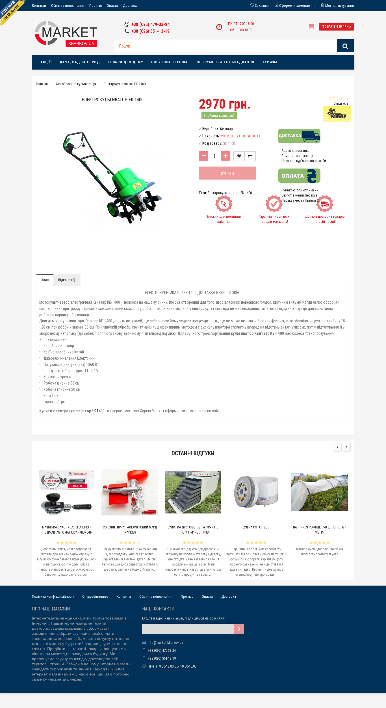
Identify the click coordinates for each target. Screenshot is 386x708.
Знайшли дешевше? (219, 115)
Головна (42, 84)
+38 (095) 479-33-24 (150, 24)
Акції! (46, 62)
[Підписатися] (239, 629)
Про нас (95, 5)
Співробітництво (95, 596)
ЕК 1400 (98, 411)
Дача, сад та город (80, 62)
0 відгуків (341, 103)
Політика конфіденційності (53, 596)
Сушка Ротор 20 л (256, 527)
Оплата (112, 5)
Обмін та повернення (67, 5)
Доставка (130, 5)
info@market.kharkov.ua (165, 642)
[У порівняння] (250, 156)
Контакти (39, 5)
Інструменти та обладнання (225, 62)
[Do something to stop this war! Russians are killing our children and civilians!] (12, 12)
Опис (45, 280)
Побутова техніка (169, 62)
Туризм (269, 62)
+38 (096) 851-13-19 (150, 31)
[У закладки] (239, 156)
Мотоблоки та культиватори (76, 84)
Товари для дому (125, 62)
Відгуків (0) (66, 280)
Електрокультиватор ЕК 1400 (230, 193)
